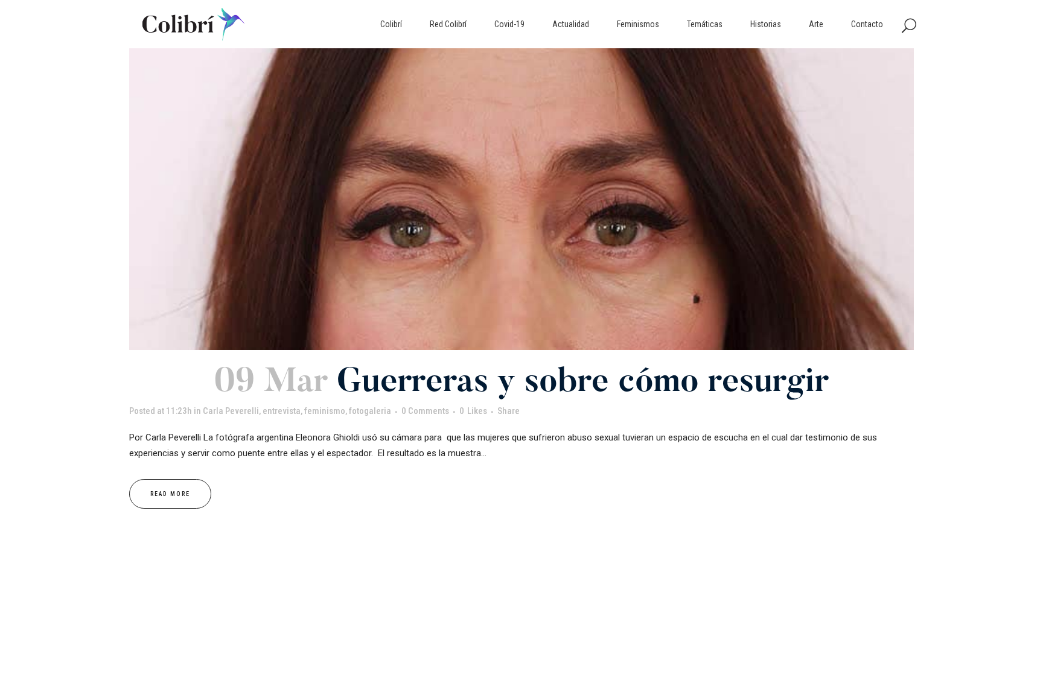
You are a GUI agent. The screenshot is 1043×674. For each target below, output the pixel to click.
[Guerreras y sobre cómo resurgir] (521, 199)
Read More (170, 494)
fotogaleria (370, 410)
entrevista (282, 410)
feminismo (324, 410)
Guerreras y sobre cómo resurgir (583, 383)
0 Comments (425, 410)
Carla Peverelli (231, 410)
